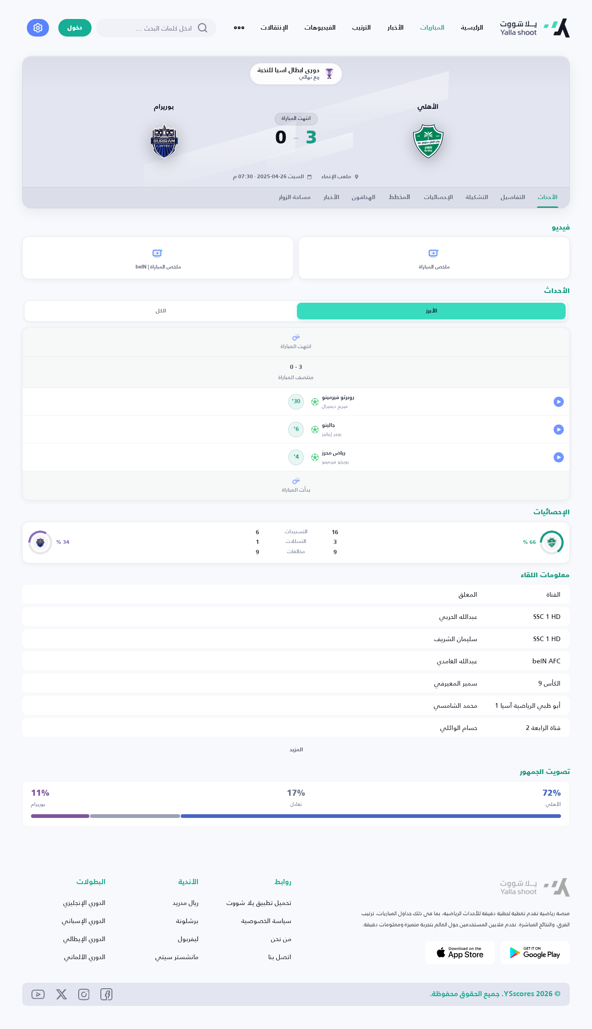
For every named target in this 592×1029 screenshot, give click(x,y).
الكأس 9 (549, 683)
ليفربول (188, 938)
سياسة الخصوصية (266, 920)
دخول (75, 28)
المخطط (399, 197)
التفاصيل (513, 197)
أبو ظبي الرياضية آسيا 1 (528, 705)
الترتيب (361, 28)
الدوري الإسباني (83, 920)
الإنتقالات (274, 28)
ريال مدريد (185, 902)
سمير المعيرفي (455, 683)
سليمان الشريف (455, 638)
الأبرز (431, 311)
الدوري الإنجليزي (84, 902)
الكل (161, 311)
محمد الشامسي (455, 705)
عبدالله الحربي (458, 616)
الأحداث (547, 197)
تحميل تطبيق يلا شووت (259, 902)
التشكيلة (477, 197)
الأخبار (396, 28)
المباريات (432, 28)
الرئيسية (472, 28)
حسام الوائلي (458, 727)
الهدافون (363, 197)
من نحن (281, 938)
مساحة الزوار (295, 197)
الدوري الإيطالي (84, 938)
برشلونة (187, 920)
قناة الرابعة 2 (543, 727)
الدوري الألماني (84, 956)
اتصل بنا (279, 956)
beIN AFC (546, 661)
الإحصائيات (438, 197)
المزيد (296, 750)
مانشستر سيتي (176, 956)
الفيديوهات (320, 28)
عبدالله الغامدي (457, 661)
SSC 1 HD (547, 616)
